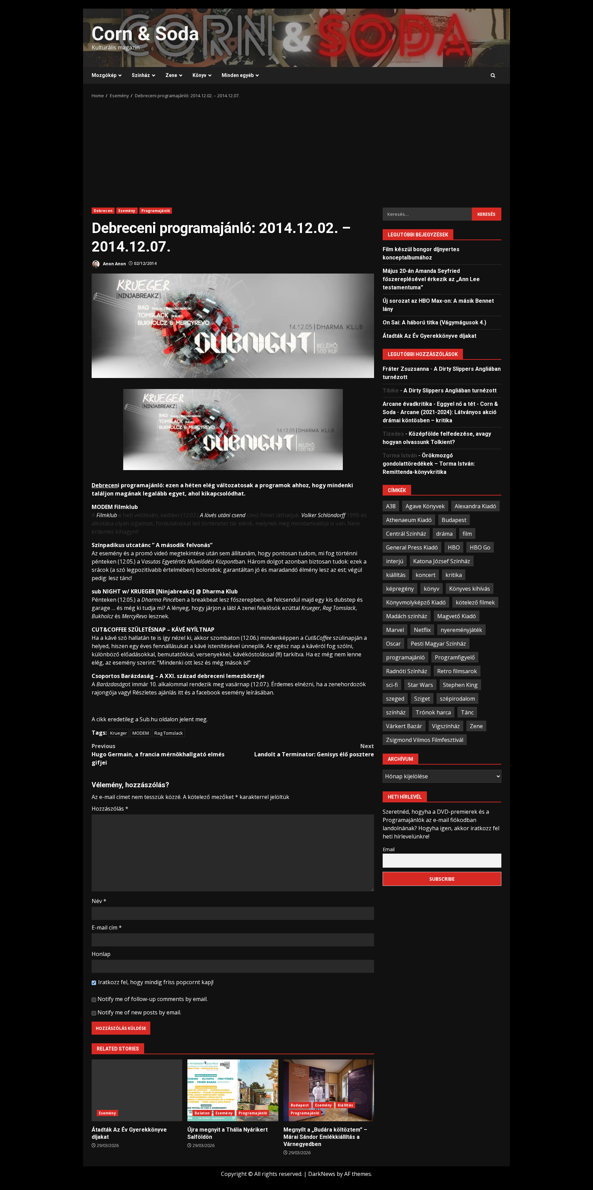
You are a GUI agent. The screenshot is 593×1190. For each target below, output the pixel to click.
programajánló (405, 657)
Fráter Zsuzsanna (406, 368)
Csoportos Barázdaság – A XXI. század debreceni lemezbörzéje (178, 676)
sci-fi (392, 684)
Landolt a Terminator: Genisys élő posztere (314, 750)
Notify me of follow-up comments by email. (152, 999)
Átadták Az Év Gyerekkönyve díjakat (137, 1090)
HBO (454, 547)
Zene (171, 75)
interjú (394, 561)
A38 (391, 506)
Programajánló (155, 210)
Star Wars (420, 684)
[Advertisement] (296, 151)
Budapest (300, 1105)
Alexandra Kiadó (475, 506)
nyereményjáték (461, 629)
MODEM (140, 733)
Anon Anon (114, 263)
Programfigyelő (455, 657)
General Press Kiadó (412, 547)
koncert (425, 574)
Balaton (202, 1113)
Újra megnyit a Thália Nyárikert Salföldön (232, 1090)
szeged (395, 698)
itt (180, 692)
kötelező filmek (475, 602)
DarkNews (321, 1174)
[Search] (493, 75)
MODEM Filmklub (115, 507)
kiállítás (396, 574)
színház (396, 712)
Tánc (467, 712)
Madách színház (406, 616)
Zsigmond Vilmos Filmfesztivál (424, 739)
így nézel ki (177, 638)
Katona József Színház (441, 561)
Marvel (395, 629)
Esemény (127, 210)
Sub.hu (149, 719)
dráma (444, 533)
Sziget (422, 698)
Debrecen (103, 210)
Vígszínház (446, 726)
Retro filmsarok (457, 671)
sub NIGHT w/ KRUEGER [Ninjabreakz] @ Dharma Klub (165, 591)
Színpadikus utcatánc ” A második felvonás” (152, 545)
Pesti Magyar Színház (438, 643)
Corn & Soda (145, 33)
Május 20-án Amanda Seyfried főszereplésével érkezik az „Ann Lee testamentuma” (431, 278)
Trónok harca (433, 712)
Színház (141, 75)
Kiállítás (345, 1105)
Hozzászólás (110, 808)
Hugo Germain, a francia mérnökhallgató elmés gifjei (158, 754)
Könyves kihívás (469, 588)
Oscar (393, 643)
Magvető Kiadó (456, 616)
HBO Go (480, 547)
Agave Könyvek (425, 506)
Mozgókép (104, 75)
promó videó (151, 553)
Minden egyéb (238, 75)
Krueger (118, 733)
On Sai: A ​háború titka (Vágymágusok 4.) (434, 322)
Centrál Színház (406, 533)
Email (389, 849)
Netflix (422, 629)
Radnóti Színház (406, 671)
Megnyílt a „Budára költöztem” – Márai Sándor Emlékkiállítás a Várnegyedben (328, 1090)
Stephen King (460, 684)
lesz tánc (119, 578)
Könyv (199, 75)
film (467, 533)
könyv (431, 588)
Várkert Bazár (404, 726)
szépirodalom (457, 698)
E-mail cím (107, 927)
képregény (400, 588)
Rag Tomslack (168, 733)
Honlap (101, 954)
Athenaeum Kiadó (409, 519)
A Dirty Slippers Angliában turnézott (450, 390)
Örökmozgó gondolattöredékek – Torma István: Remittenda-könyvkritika (429, 463)
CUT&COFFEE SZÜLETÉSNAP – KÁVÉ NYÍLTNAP (153, 629)
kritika (453, 574)
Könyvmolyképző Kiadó (416, 602)
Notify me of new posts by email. (139, 1012)
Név (99, 901)
